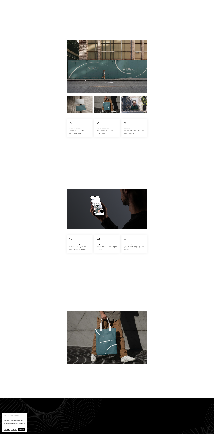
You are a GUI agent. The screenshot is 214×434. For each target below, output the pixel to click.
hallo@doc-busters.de (92, 410)
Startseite (110, 407)
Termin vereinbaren (107, 389)
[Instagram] (106, 420)
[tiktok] (108, 420)
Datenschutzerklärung (132, 407)
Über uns (110, 411)
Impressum (130, 409)
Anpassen (7, 429)
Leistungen (110, 409)
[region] (14, 422)
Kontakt (109, 413)
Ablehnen (14, 429)
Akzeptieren (21, 429)
